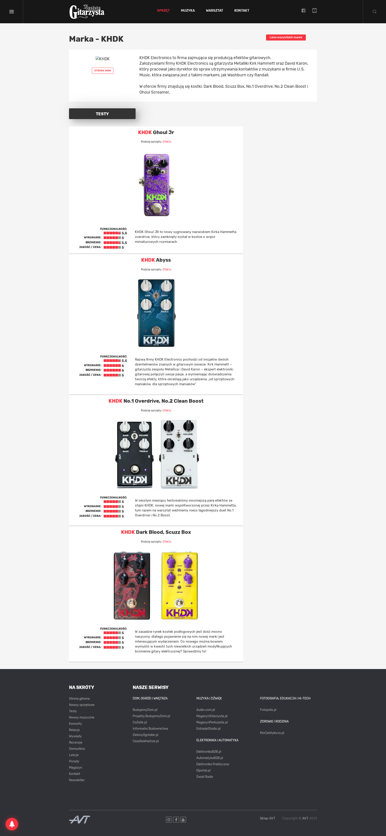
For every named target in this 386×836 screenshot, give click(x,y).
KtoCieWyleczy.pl (272, 733)
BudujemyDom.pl (145, 710)
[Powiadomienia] (12, 824)
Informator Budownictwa (150, 729)
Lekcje (74, 755)
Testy (73, 711)
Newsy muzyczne (81, 717)
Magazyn (75, 768)
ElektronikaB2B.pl (208, 752)
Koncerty (75, 724)
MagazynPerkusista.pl (212, 722)
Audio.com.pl (205, 710)
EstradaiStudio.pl (208, 729)
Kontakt (241, 11)
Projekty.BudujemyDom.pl (151, 716)
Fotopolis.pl (268, 710)
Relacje (74, 730)
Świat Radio (204, 777)
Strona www (102, 70)
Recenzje (75, 742)
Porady (74, 761)
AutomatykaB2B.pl (209, 758)
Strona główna (79, 699)
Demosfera (77, 749)
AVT (305, 818)
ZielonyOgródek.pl (145, 735)
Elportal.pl (203, 770)
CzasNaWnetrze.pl (146, 741)
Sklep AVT (267, 818)
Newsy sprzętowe (81, 705)
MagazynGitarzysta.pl (211, 716)
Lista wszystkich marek (286, 37)
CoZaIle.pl (140, 722)
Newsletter (77, 780)
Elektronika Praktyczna (212, 764)
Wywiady (75, 736)
